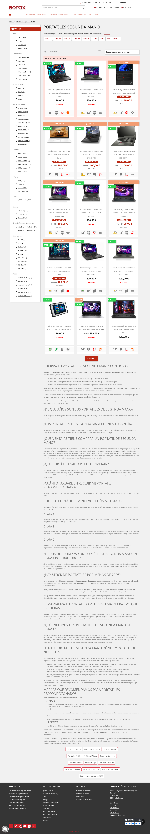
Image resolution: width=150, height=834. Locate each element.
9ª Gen (21, 254)
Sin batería (23, 191)
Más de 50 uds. (25, 292)
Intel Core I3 (23, 68)
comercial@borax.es (118, 815)
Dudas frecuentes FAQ (50, 794)
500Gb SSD (23, 133)
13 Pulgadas (24, 161)
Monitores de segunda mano (19, 797)
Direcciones (80, 797)
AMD (102, 39)
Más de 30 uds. (25, 285)
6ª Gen (21, 243)
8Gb (21, 92)
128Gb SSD (23, 108)
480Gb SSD (23, 126)
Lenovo (22, 45)
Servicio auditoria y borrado (18, 808)
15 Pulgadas (24, 168)
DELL (22, 37)
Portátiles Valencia (74, 749)
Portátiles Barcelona (92, 749)
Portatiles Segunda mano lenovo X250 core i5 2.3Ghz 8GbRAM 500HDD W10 (91, 93)
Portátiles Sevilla (74, 756)
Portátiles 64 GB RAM (110, 769)
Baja (21, 184)
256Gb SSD (24, 123)
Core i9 (21, 61)
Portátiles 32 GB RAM (91, 769)
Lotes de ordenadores (16, 802)
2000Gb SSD (23, 144)
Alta (21, 181)
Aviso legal (46, 808)
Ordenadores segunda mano (36, 14)
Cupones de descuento (84, 800)
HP (20, 41)
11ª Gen (22, 261)
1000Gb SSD (24, 141)
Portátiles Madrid (109, 749)
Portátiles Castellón (72, 769)
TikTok (34, 826)
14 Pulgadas (24, 164)
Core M (21, 65)
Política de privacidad (50, 814)
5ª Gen (21, 240)
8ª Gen (22, 250)
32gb (21, 99)
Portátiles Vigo (90, 763)
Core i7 (76, 39)
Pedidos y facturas (82, 794)
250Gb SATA (23, 115)
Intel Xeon (23, 79)
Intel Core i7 (24, 76)
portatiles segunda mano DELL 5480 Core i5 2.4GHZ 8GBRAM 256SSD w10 (124, 329)
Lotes (96, 14)
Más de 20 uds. (25, 281)
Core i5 (67, 39)
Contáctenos (47, 817)
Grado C (22, 218)
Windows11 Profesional (28, 230)
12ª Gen (22, 265)
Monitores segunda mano (81, 14)
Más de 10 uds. (25, 278)
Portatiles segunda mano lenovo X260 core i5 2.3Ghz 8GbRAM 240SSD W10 (91, 154)
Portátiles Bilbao (75, 763)
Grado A (23, 211)
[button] (10, 14)
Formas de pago (48, 805)
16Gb (22, 95)
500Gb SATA (23, 130)
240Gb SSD (23, 112)
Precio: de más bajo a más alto (122, 52)
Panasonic (22, 48)
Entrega (45, 800)
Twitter (16, 826)
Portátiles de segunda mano (18, 794)
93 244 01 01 (86, 3)
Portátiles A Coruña (106, 763)
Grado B (23, 214)
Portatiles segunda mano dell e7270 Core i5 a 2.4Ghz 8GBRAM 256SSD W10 (124, 213)
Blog (44, 797)
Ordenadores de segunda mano (20, 791)
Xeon (94, 39)
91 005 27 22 (97, 3)
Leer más (107, 34)
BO (17, 7)
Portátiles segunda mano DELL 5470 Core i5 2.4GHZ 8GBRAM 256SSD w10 (59, 271)
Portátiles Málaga (90, 756)
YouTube (25, 826)
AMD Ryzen (23, 57)
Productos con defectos (17, 805)
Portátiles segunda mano (59, 14)
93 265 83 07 (108, 3)
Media (22, 188)
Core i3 (57, 39)
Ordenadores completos (17, 800)
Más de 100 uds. (25, 296)
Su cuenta (80, 786)
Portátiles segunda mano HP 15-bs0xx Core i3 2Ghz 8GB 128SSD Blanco (59, 154)
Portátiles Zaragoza (107, 756)
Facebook (11, 826)
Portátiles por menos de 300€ (91, 776)
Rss (20, 826)
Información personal (83, 791)
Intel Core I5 (24, 72)
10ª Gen (22, 258)
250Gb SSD (23, 119)
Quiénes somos (48, 791)
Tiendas (45, 820)
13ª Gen (22, 269)
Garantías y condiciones (51, 802)
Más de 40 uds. (25, 288)
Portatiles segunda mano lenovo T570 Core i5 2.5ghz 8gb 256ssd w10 (59, 93)
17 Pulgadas (23, 171)
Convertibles (113, 39)
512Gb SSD (23, 137)
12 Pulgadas (24, 157)
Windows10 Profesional (28, 227)
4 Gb (21, 88)
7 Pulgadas (23, 153)
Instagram (29, 826)
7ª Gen (22, 247)
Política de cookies (49, 811)
